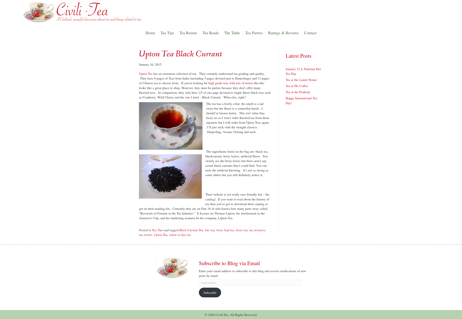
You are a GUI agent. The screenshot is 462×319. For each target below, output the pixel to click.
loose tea (241, 230)
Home (150, 32)
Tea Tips (167, 32)
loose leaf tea (225, 230)
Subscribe (210, 292)
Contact (310, 32)
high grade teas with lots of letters (230, 83)
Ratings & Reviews (283, 32)
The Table (232, 32)
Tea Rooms (188, 32)
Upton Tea (145, 73)
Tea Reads (210, 32)
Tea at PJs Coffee (297, 86)
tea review (145, 234)
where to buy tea (180, 234)
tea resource (257, 230)
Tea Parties (254, 32)
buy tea (210, 230)
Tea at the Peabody (298, 92)
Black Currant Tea (191, 230)
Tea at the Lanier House (301, 79)
